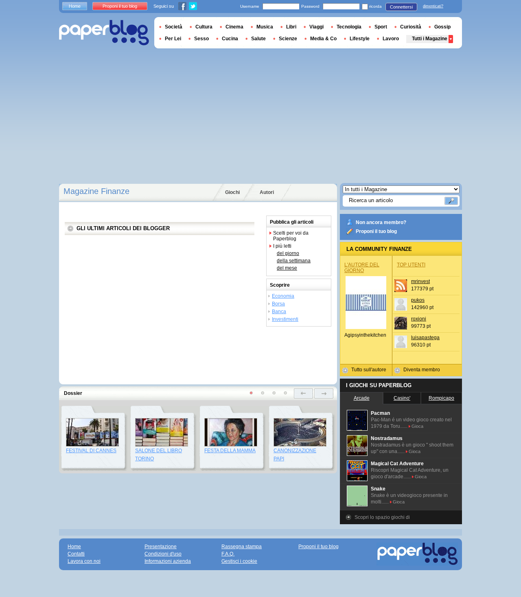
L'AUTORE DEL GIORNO (361, 267)
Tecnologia (349, 27)
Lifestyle (360, 38)
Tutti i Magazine (429, 38)
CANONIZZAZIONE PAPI (295, 455)
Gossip (442, 27)
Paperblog (104, 33)
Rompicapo (441, 398)
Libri (291, 27)
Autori (267, 192)
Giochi (232, 192)
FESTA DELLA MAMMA (230, 450)
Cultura (203, 27)
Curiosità (410, 27)
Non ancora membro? (381, 222)
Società (173, 27)
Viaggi (316, 27)
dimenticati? (433, 6)
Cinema (234, 27)
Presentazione (160, 546)
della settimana (294, 261)
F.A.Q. (227, 554)
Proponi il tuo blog (376, 231)
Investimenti (285, 319)
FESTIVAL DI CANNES (91, 450)
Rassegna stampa (241, 546)
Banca (279, 311)
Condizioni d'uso (163, 554)
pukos (418, 300)
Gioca (417, 426)
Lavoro (391, 38)
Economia (283, 296)
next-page (323, 393)
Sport (380, 27)
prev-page (303, 393)
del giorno (288, 253)
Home (75, 6)
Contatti (76, 554)
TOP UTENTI (411, 265)
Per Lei (173, 38)
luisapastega (425, 337)
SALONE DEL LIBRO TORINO (158, 455)
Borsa (278, 304)
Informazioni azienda (167, 561)
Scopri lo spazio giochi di (382, 517)
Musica (264, 27)
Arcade (362, 398)
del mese (287, 268)
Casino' (402, 398)
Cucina (230, 38)
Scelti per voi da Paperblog (291, 236)
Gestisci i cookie (239, 561)
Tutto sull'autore (368, 370)
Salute (258, 38)
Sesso (201, 38)
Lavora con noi (84, 561)
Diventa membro (421, 370)
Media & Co (323, 38)
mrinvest (420, 281)
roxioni (418, 319)
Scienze (288, 38)
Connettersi (401, 6)
